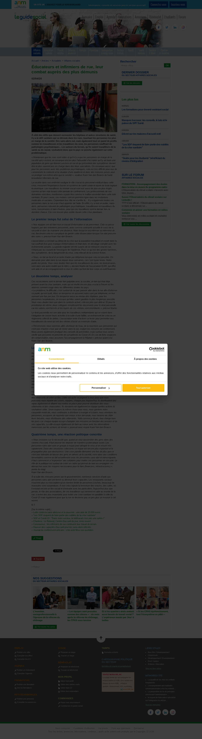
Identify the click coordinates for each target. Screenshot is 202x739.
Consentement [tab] (56, 359)
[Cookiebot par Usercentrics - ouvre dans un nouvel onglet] (151, 349)
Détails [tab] (101, 359)
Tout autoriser (143, 388)
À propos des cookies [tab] (145, 359)
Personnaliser (99, 388)
